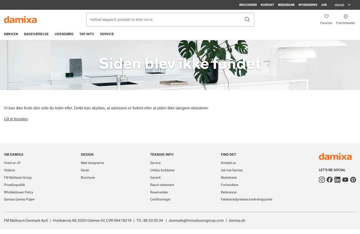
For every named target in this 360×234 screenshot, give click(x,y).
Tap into (86, 34)
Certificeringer (160, 199)
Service (107, 34)
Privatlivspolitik (14, 185)
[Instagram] (322, 180)
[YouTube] (345, 180)
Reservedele (159, 192)
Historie (9, 170)
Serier (85, 170)
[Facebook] (330, 180)
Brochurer (248, 4)
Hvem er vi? (12, 163)
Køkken (11, 34)
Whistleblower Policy (18, 192)
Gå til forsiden (16, 119)
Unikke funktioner (162, 170)
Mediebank (286, 4)
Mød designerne (92, 163)
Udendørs (64, 34)
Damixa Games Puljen (19, 199)
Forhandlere (229, 185)
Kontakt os (228, 163)
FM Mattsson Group (18, 177)
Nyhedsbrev (308, 4)
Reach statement (162, 185)
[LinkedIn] (337, 180)
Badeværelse (36, 34)
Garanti (155, 177)
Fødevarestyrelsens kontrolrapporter (247, 199)
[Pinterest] (353, 180)
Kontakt (267, 4)
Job (324, 4)
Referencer (229, 192)
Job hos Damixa (232, 170)
